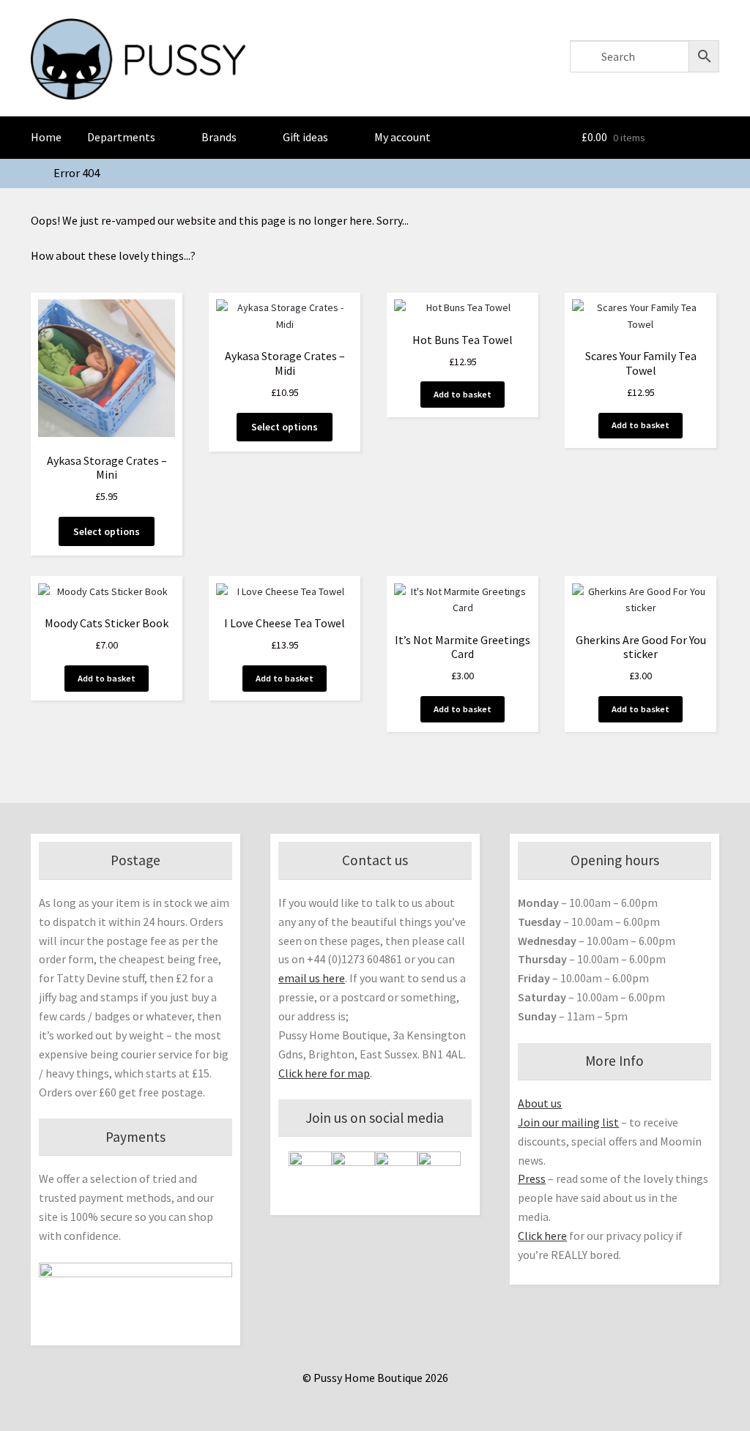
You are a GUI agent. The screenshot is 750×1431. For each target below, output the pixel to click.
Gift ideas (305, 137)
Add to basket (462, 394)
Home (46, 137)
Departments (121, 137)
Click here (542, 1235)
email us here (311, 978)
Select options (106, 531)
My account (402, 137)
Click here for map (324, 1073)
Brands (219, 137)
